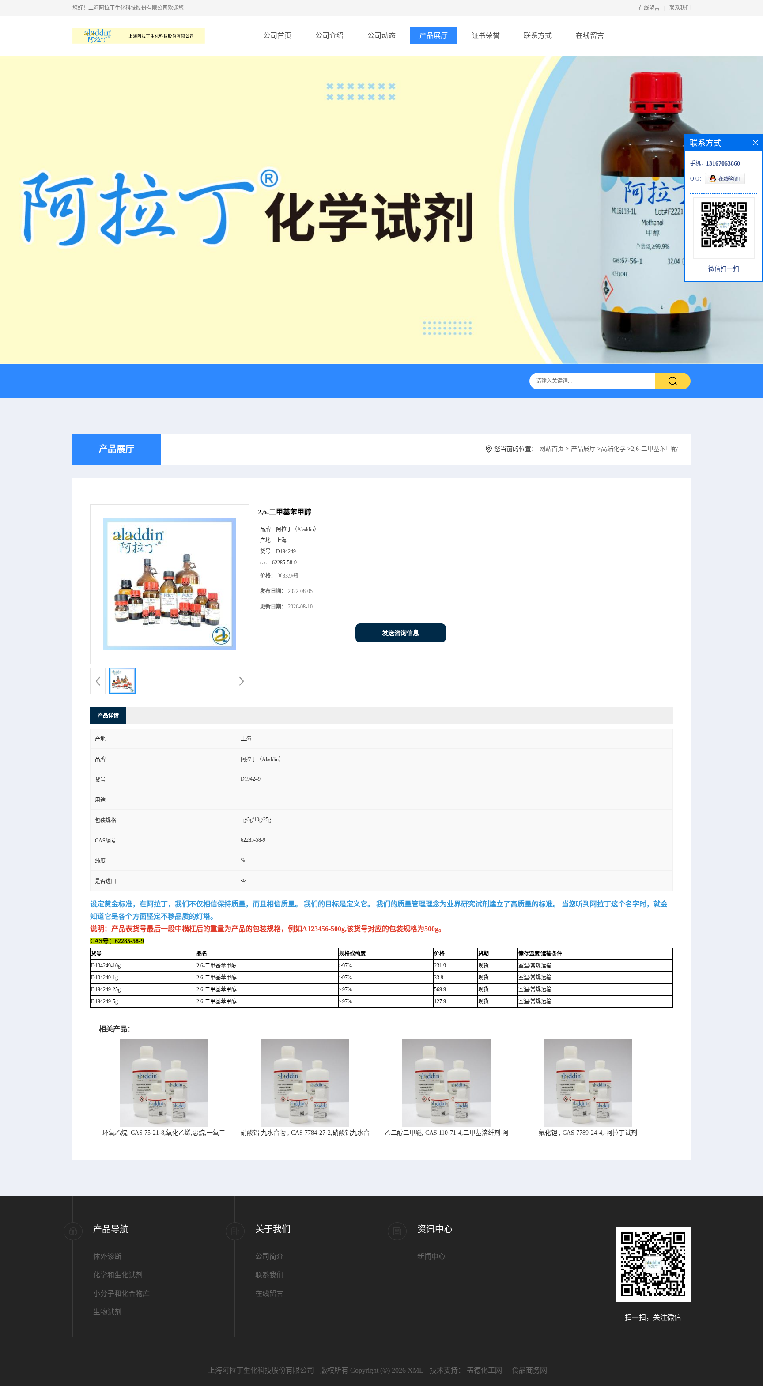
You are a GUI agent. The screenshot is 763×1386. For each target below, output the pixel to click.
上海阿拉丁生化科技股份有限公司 (261, 1370)
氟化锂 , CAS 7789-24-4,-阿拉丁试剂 (588, 1132)
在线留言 (649, 8)
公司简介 (269, 1256)
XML (415, 1370)
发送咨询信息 (400, 633)
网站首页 (551, 449)
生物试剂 (107, 1312)
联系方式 (538, 35)
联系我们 (680, 8)
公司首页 (277, 35)
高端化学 (613, 449)
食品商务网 (529, 1370)
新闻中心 (431, 1256)
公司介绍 (329, 35)
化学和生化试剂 (118, 1275)
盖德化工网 (484, 1370)
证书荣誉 (486, 35)
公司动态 (381, 35)
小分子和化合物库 (121, 1293)
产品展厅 (433, 35)
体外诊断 (107, 1256)
